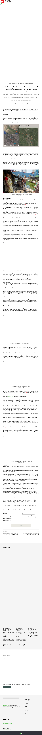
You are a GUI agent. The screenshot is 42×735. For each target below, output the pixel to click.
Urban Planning (7, 520)
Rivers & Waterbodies (29, 83)
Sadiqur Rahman (16, 103)
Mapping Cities (27, 700)
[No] (40, 732)
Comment (5, 660)
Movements (26, 709)
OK (21, 733)
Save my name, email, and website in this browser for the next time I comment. (17, 684)
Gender (26, 707)
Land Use (26, 703)
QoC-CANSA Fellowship (13, 83)
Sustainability (6, 630)
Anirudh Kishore (19, 644)
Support (26, 713)
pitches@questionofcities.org (7, 729)
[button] (39, 2)
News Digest (27, 710)
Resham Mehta (6, 644)
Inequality (26, 706)
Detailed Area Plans (32, 517)
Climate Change (21, 83)
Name (4, 673)
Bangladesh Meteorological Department (28, 515)
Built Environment (6, 628)
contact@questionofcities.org (7, 723)
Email (23, 673)
